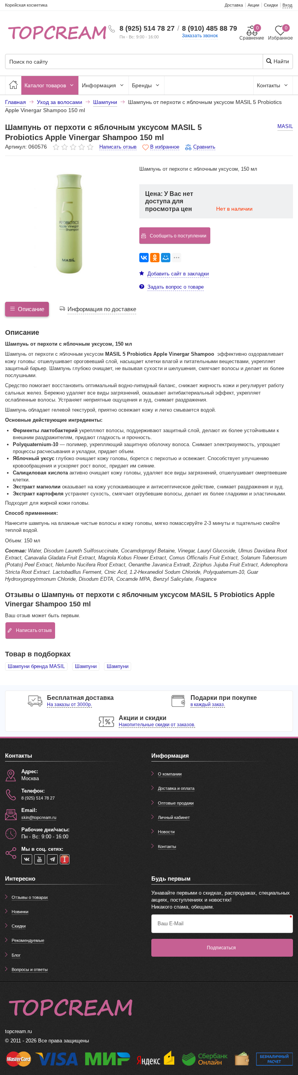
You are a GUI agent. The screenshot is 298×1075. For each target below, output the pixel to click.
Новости (166, 831)
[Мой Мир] (165, 257)
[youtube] (39, 859)
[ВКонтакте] (144, 257)
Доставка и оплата (176, 788)
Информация (100, 85)
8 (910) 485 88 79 (209, 28)
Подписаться (221, 947)
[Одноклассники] (154, 257)
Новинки (20, 911)
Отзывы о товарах (30, 897)
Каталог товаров (46, 85)
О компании (170, 774)
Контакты (269, 85)
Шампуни (86, 666)
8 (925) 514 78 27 (147, 28)
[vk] (26, 859)
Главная (15, 102)
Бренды (142, 85)
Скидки (19, 926)
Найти (280, 61)
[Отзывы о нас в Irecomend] (64, 859)
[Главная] (13, 85)
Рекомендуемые (28, 940)
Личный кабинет (174, 817)
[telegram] (52, 859)
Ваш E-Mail (171, 923)
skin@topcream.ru (38, 817)
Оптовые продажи (176, 803)
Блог (16, 955)
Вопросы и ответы (30, 969)
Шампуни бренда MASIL (36, 666)
